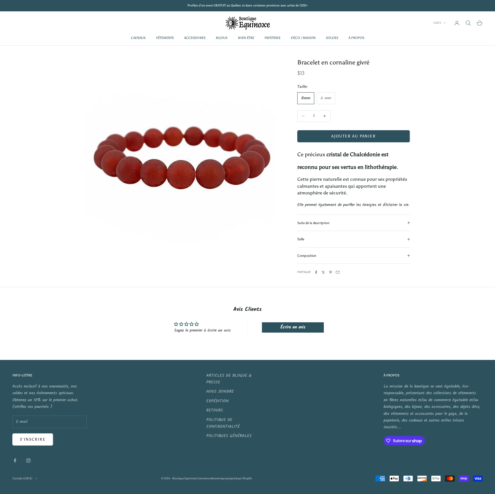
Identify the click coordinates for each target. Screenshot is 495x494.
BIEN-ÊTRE (246, 38)
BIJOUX (222, 38)
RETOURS (214, 410)
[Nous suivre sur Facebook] (15, 460)
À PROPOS (356, 38)
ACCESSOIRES (194, 38)
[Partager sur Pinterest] (330, 272)
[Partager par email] (338, 272)
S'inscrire (33, 439)
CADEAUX (138, 38)
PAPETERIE (272, 38)
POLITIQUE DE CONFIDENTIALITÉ (223, 423)
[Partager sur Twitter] (323, 272)
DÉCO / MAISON (303, 38)
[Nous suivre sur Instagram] (28, 460)
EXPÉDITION (217, 401)
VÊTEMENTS (165, 38)
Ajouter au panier (353, 136)
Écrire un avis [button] (292, 327)
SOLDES (332, 38)
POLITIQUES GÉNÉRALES (229, 436)
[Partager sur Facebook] (316, 272)
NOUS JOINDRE (220, 391)
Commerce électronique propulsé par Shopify (224, 478)
